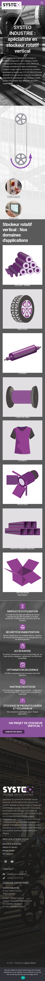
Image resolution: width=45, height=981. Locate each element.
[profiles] (22, 528)
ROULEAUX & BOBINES (12, 844)
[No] (42, 974)
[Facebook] (6, 862)
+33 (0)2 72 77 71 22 (15, 878)
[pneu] (22, 309)
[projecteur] (22, 484)
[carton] (22, 572)
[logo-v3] (11, 5)
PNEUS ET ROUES (10, 847)
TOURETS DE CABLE (22, 417)
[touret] (22, 397)
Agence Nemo (30, 963)
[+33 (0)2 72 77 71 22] (5, 878)
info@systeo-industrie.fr (17, 874)
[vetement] (22, 440)
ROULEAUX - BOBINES (22, 285)
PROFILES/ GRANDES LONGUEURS (22, 549)
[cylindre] (22, 353)
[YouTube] (12, 862)
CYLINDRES (22, 373)
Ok (23, 978)
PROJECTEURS (22, 505)
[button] (42, 2)
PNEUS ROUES (23, 329)
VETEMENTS (22, 461)
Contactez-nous (13, 732)
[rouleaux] (22, 265)
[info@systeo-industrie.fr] (5, 874)
